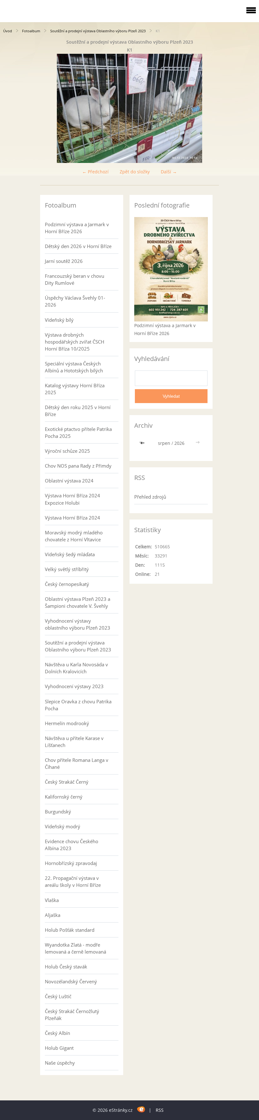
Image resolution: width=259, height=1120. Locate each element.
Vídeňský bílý (59, 320)
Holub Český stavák (66, 966)
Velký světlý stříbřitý (67, 569)
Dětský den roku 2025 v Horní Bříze (78, 410)
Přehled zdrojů (150, 497)
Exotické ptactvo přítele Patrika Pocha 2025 (78, 432)
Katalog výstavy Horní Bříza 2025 (75, 388)
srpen (164, 443)
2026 (179, 443)
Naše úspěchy (60, 1063)
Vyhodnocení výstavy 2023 (74, 686)
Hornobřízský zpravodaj (71, 863)
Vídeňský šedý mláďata (70, 554)
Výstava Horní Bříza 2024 (72, 517)
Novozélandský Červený (71, 981)
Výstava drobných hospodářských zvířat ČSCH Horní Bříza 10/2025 (74, 342)
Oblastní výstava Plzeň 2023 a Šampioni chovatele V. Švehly (77, 602)
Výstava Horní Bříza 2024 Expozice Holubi (72, 499)
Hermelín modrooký (67, 723)
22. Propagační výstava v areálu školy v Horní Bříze (73, 881)
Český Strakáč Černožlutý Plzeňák (72, 1014)
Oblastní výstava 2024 (69, 480)
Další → (169, 172)
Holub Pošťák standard (69, 930)
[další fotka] (249, 108)
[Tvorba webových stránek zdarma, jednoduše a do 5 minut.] (141, 1109)
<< (143, 443)
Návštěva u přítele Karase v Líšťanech (74, 741)
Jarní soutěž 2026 (64, 261)
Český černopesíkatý (67, 584)
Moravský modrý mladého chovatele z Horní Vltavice (74, 536)
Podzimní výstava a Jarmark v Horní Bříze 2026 (77, 227)
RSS (160, 1110)
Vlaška (52, 900)
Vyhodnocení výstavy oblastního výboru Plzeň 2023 (77, 624)
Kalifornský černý (63, 796)
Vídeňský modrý (62, 826)
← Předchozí (95, 172)
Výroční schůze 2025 (67, 451)
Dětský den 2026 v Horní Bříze (78, 246)
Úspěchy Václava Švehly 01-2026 (75, 301)
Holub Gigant (59, 1048)
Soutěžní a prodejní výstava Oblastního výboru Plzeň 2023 (98, 30)
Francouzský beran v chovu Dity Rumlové (74, 279)
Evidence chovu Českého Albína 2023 (71, 844)
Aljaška (52, 915)
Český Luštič (58, 996)
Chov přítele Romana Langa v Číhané (76, 763)
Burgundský (58, 811)
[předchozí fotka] (10, 108)
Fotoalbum (31, 30)
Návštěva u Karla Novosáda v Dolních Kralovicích (76, 668)
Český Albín (57, 1033)
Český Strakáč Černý (66, 782)
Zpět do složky (135, 172)
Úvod (7, 30)
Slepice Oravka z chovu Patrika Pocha (78, 705)
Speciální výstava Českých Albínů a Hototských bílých (74, 367)
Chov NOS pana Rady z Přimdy (78, 466)
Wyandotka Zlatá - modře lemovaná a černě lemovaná (75, 948)
